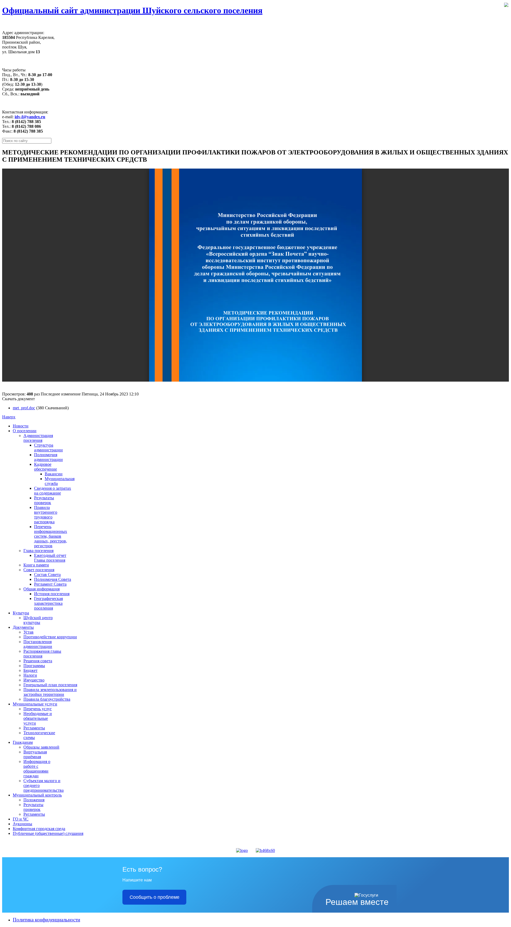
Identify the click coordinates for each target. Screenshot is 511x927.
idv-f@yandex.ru (30, 117)
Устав (28, 632)
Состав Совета (47, 574)
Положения (33, 800)
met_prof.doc (24, 408)
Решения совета (37, 661)
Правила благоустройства (46, 699)
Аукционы (22, 824)
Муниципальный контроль (37, 795)
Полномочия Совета (52, 579)
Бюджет (30, 670)
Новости (20, 426)
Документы (23, 627)
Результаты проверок (44, 500)
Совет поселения (38, 569)
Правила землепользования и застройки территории (50, 692)
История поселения (51, 593)
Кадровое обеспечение (45, 466)
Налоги (30, 675)
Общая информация (41, 589)
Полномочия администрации (48, 457)
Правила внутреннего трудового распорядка (45, 514)
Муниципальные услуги (35, 704)
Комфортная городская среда (39, 828)
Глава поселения (38, 550)
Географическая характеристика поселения (48, 603)
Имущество (33, 680)
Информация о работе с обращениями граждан (36, 768)
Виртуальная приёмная (35, 754)
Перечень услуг (37, 709)
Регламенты (34, 728)
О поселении (24, 430)
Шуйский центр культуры (38, 620)
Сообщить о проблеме (154, 897)
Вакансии (54, 474)
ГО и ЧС (20, 819)
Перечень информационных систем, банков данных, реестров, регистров (50, 536)
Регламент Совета (50, 584)
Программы (34, 665)
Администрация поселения (38, 438)
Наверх (8, 417)
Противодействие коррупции (50, 637)
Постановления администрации (37, 644)
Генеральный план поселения (50, 685)
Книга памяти (36, 565)
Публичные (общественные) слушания (48, 833)
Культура (21, 613)
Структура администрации (48, 447)
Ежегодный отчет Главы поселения (50, 557)
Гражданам (23, 742)
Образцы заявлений (41, 747)
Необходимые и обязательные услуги (37, 718)
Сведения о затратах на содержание (52, 490)
